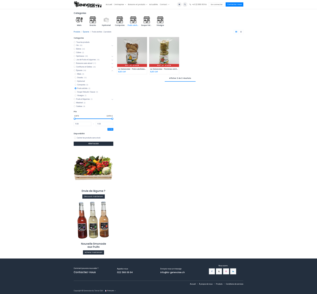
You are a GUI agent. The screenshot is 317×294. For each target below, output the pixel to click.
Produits (77, 32)
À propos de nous (206, 284)
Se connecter (217, 4)
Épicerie (86, 32)
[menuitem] (109, 4)
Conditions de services (234, 284)
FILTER (110, 129)
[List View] (241, 32)
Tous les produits (83, 42)
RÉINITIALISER (93, 143)
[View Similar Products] (145, 52)
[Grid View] (236, 32)
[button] (185, 4)
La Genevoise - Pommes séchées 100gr (164, 69)
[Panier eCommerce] (179, 4)
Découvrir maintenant (93, 196)
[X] (219, 271)
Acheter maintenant (93, 252)
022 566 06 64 (125, 272)
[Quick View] (145, 41)
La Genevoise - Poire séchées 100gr (132, 69)
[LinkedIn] (233, 271)
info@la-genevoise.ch (172, 272)
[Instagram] (226, 271)
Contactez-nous (234, 4)
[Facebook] (212, 271)
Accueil (193, 284)
